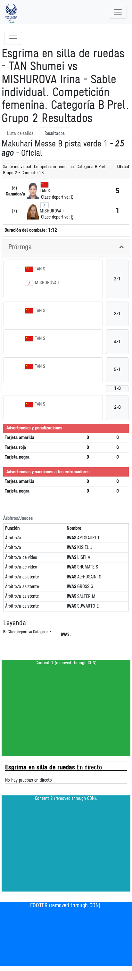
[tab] (66, 247)
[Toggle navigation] (118, 12)
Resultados (55, 133)
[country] (44, 185)
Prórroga (20, 247)
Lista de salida (20, 133)
